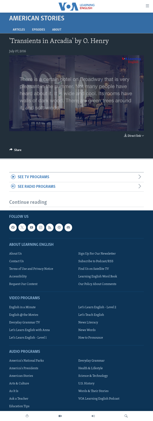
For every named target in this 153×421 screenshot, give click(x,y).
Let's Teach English (91, 315)
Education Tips (19, 406)
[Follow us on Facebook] (13, 227)
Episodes (38, 29)
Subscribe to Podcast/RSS (95, 261)
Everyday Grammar (91, 360)
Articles (19, 29)
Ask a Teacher (18, 398)
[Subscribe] (68, 227)
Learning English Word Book (97, 276)
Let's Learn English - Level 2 (97, 307)
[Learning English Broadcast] (93, 416)
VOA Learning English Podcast (98, 398)
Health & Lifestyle (90, 368)
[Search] (126, 416)
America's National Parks (26, 360)
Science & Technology (93, 376)
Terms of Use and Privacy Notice (31, 269)
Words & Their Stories (93, 391)
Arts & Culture (19, 383)
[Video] (60, 416)
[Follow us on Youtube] (31, 227)
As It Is (13, 391)
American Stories (21, 376)
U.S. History (86, 383)
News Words (87, 330)
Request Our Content (23, 284)
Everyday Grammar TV (24, 322)
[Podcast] (59, 227)
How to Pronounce (90, 337)
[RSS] (50, 227)
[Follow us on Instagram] (40, 227)
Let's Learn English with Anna (29, 330)
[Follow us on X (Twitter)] (22, 227)
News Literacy (88, 322)
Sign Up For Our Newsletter (97, 253)
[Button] (15, 151)
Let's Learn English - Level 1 (28, 337)
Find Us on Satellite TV (93, 269)
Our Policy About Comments (97, 284)
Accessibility (18, 276)
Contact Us (16, 261)
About (56, 29)
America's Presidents (23, 368)
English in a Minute (22, 307)
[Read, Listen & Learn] (27, 416)
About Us (15, 253)
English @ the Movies (23, 315)
